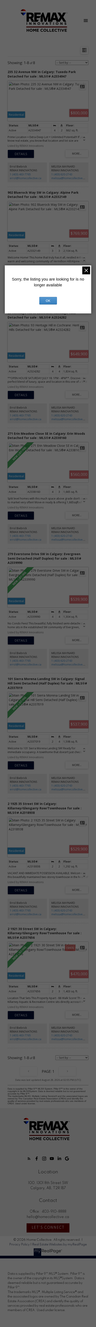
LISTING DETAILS (21, 154)
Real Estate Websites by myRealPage (59, 1244)
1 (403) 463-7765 (20, 174)
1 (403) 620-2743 (61, 174)
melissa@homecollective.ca (68, 178)
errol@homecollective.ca (25, 178)
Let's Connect (48, 1228)
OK (48, 300)
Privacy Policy (19, 1244)
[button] (29, 1159)
